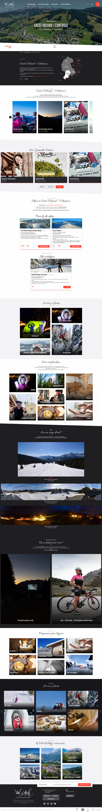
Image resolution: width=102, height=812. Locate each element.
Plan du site (35, 809)
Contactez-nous (46, 795)
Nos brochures (55, 795)
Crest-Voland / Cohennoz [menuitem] (31, 4)
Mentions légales (16, 809)
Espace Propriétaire (51, 798)
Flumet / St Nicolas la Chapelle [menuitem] (43, 4)
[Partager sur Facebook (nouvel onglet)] (20, 79)
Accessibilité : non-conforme (6, 809)
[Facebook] (48, 804)
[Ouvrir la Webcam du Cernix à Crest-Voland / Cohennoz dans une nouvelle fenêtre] (51, 459)
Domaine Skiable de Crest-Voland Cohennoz (54, 205)
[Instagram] (51, 804)
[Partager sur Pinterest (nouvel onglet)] (24, 79)
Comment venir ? (70, 795)
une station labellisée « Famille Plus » (40, 76)
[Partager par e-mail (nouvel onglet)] (26, 79)
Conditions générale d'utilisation (26, 809)
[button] (88, 4)
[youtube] (55, 804)
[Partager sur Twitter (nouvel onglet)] (22, 79)
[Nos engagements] (82, 809)
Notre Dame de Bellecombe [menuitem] (65, 4)
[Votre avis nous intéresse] (44, 804)
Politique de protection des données (45, 809)
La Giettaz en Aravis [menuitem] (54, 4)
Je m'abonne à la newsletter (84, 784)
